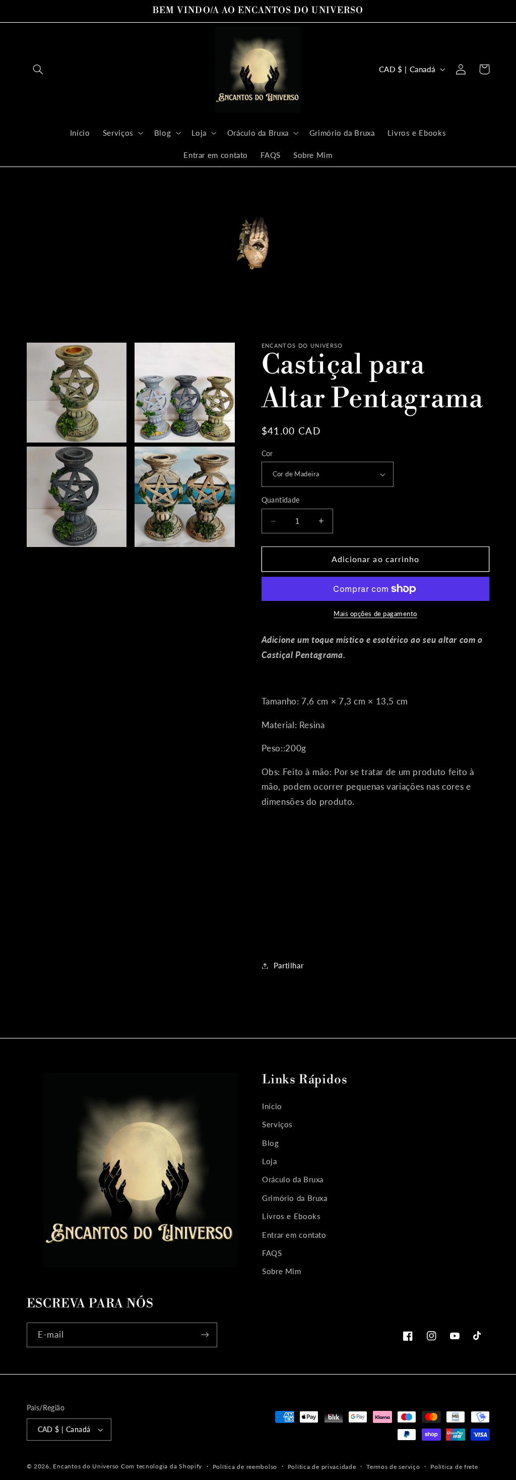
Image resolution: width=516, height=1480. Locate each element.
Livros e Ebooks (291, 1216)
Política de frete (454, 1466)
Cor (267, 454)
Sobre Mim (281, 1271)
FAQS (272, 1252)
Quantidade (281, 500)
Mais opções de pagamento (375, 614)
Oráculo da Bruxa (293, 1179)
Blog (270, 1142)
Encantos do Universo (86, 1466)
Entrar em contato (294, 1234)
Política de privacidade (322, 1466)
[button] (38, 69)
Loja (269, 1161)
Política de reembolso (245, 1466)
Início (272, 1106)
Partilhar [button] (289, 965)
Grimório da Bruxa (295, 1197)
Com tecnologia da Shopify (161, 1466)
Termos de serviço (393, 1466)
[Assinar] (204, 1335)
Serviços (277, 1124)
